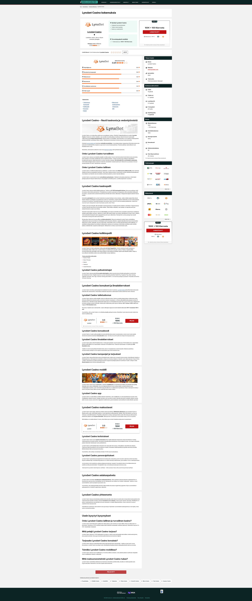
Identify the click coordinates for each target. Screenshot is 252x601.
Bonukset (104, 2)
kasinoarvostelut (108, 149)
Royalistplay (85, 581)
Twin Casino (156, 581)
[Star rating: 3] (116, 52)
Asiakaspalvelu (116, 104)
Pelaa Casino (124, 581)
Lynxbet (89, 323)
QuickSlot (105, 581)
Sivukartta (147, 598)
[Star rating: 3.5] (117, 52)
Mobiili (85, 111)
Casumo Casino (167, 581)
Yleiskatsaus (86, 102)
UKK (113, 108)
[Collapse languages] (162, 590)
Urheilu (154, 2)
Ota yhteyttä (140, 598)
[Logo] (89, 2)
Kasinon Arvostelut (115, 2)
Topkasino (114, 581)
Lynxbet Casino (121, 290)
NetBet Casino (95, 581)
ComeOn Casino (135, 581)
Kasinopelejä (145, 2)
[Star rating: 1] (112, 52)
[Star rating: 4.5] (119, 52)
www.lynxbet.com (91, 143)
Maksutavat (135, 2)
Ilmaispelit (126, 2)
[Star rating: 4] (118, 52)
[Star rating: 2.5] (115, 52)
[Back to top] (249, 598)
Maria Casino (146, 581)
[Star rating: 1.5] (113, 52)
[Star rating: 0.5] (111, 52)
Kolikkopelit (86, 106)
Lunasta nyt (154, 32)
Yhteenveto (115, 106)
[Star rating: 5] (120, 52)
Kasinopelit (86, 104)
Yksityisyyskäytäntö (131, 598)
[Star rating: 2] (114, 52)
